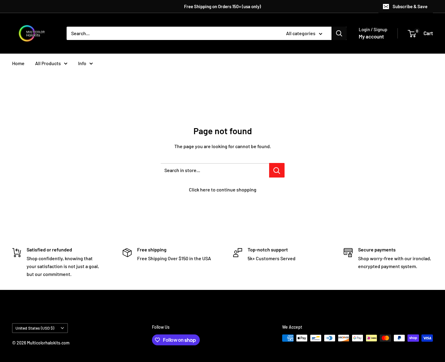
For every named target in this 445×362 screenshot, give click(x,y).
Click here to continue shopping (222, 189)
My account (371, 36)
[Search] (339, 33)
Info (82, 63)
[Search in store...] (277, 170)
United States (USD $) (34, 327)
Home (18, 63)
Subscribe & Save (410, 6)
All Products (48, 63)
